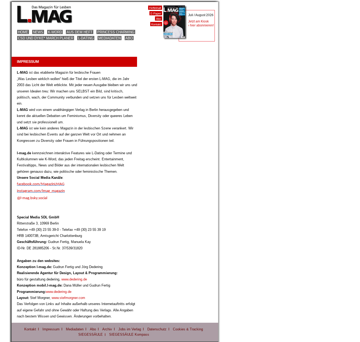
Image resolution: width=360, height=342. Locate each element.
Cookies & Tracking (188, 329)
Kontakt (156, 24)
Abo (129, 38)
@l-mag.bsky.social (32, 198)
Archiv (107, 329)
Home (23, 32)
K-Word (55, 32)
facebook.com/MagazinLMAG (40, 184)
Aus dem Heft (80, 32)
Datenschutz (157, 329)
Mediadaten (109, 38)
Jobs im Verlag (129, 329)
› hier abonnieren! (201, 25)
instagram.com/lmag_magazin (41, 191)
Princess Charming (115, 32)
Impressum (51, 329)
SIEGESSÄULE (90, 334)
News (38, 32)
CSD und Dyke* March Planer (45, 38)
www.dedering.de (74, 279)
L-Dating (86, 38)
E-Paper (155, 13)
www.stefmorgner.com (68, 298)
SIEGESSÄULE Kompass (129, 334)
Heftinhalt (155, 8)
